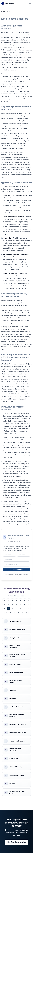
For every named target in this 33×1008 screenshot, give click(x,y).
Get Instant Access (18, 569)
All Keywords (5, 11)
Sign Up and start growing (16, 842)
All (4, 600)
